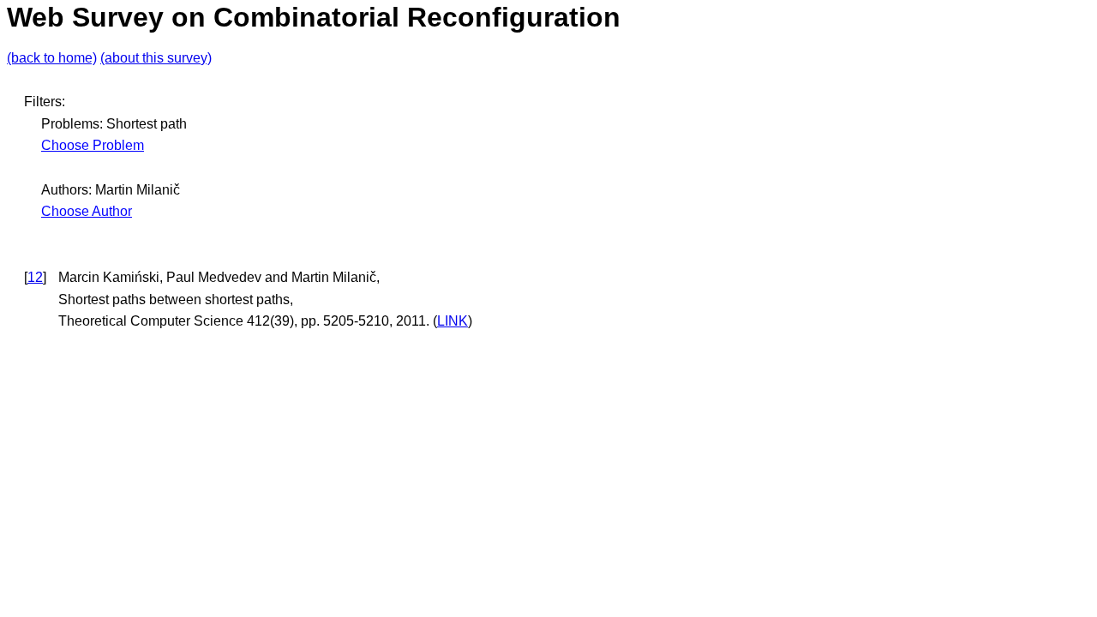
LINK (452, 321)
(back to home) (52, 58)
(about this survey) (156, 58)
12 (35, 277)
